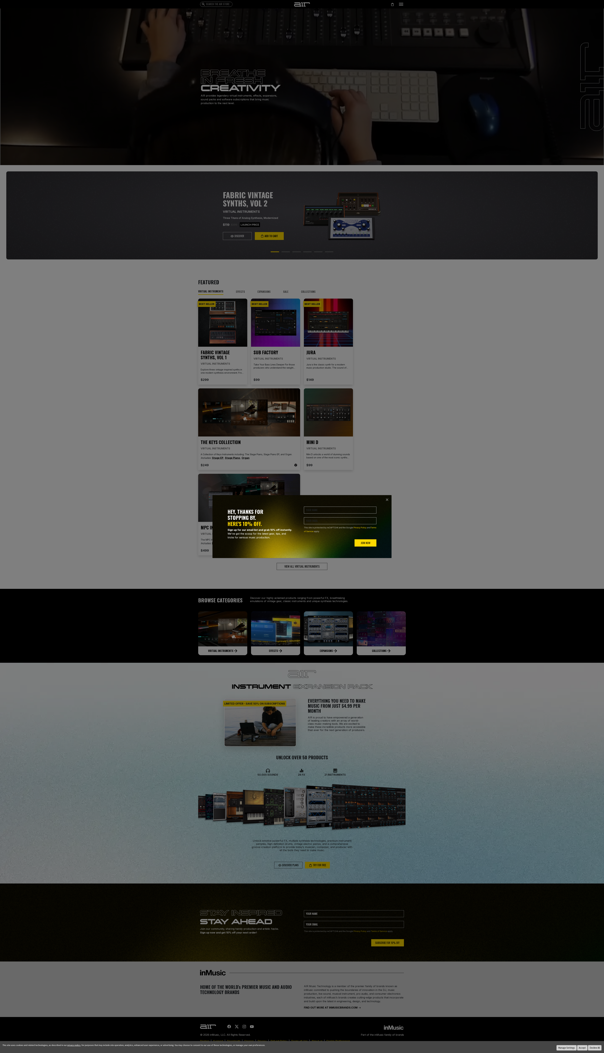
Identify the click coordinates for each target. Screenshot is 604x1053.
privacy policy (73, 1045)
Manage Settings (566, 1047)
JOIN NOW (365, 543)
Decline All (595, 1047)
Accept (582, 1047)
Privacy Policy (360, 527)
